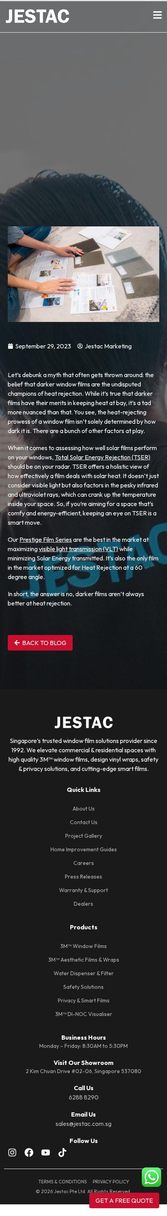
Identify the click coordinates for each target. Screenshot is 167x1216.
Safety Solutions (83, 986)
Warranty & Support (83, 890)
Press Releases (83, 876)
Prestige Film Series (45, 539)
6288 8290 (84, 1097)
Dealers (83, 903)
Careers (83, 862)
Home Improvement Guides (83, 849)
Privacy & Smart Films (84, 1000)
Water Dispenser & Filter (84, 973)
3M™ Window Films (83, 946)
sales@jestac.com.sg (83, 1123)
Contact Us (83, 822)
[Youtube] (45, 1152)
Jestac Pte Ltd (69, 1191)
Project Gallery (83, 835)
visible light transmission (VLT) (78, 549)
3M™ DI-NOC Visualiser (83, 1014)
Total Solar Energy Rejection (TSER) (102, 457)
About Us (84, 808)
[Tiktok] (62, 1152)
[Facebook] (28, 1152)
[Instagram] (12, 1152)
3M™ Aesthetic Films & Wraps (83, 959)
